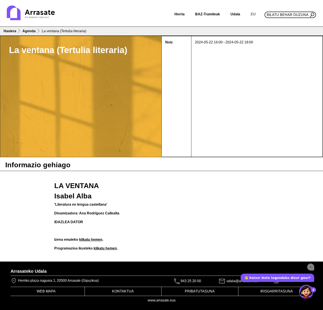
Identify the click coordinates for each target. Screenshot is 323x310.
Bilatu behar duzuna (287, 15)
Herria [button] (179, 14)
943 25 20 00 (191, 281)
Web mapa (46, 291)
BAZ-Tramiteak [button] (207, 14)
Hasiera (10, 31)
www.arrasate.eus (162, 300)
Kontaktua (123, 291)
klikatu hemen (90, 239)
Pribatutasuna (200, 291)
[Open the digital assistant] (306, 292)
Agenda (29, 31)
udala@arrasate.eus (242, 281)
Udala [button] (235, 14)
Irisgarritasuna (276, 291)
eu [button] (253, 14)
